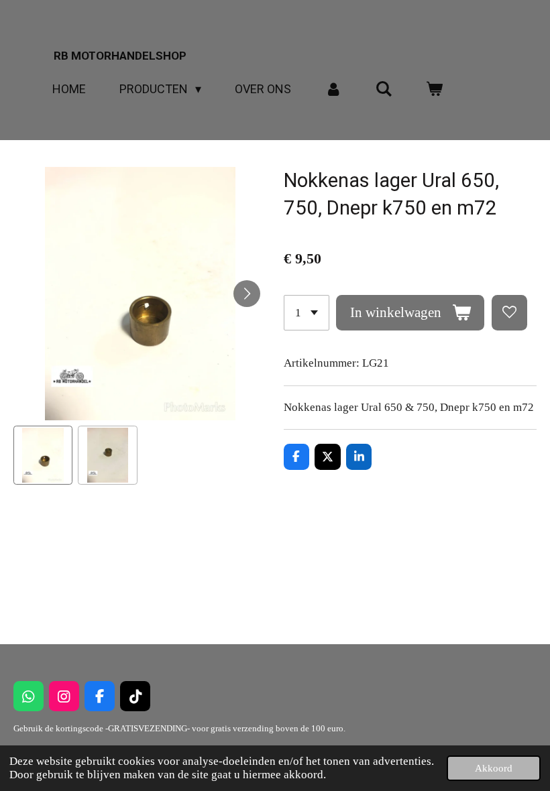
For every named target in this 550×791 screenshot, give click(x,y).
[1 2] (306, 312)
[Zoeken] (383, 89)
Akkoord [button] (493, 768)
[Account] (333, 89)
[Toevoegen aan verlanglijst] (509, 312)
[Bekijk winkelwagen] (434, 89)
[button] (42, 455)
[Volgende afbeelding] (246, 293)
